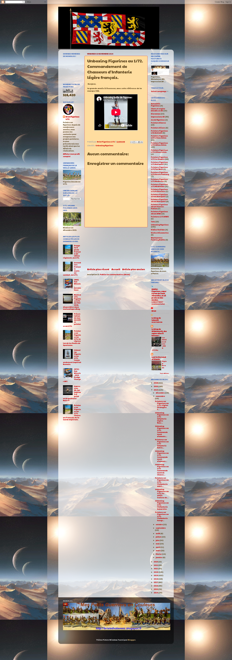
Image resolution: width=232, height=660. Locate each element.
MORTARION (157, 322)
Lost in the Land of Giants (159, 358)
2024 (156, 390)
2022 (156, 565)
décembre (160, 393)
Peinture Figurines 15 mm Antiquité (159, 195)
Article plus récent (98, 269)
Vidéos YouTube (158, 229)
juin (158, 540)
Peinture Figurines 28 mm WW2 (159, 212)
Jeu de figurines (158, 120)
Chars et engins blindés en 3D (158, 109)
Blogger (131, 640)
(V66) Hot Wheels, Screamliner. (77, 284)
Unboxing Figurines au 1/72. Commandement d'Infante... (162, 431)
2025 (156, 386)
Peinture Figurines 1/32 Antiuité (159, 132)
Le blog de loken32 (156, 319)
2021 (156, 568)
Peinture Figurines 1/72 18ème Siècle (159, 144)
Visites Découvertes (160, 233)
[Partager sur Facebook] (139, 142)
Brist (154, 311)
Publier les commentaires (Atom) (115, 274)
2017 (156, 582)
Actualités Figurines (155, 104)
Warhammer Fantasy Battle (158, 239)
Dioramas (155, 114)
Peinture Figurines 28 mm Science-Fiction (159, 206)
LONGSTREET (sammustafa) (158, 303)
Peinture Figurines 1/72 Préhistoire (159, 190)
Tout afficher (164, 373)
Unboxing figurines (104, 145)
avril (158, 547)
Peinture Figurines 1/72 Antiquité (159, 163)
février (159, 554)
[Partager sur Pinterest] (141, 142)
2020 (156, 572)
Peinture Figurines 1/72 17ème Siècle (159, 137)
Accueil (115, 269)
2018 (156, 579)
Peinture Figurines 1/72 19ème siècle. (159, 151)
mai (158, 543)
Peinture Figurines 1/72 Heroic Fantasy (160, 173)
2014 (156, 592)
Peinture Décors (158, 128)
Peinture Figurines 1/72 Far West (159, 168)
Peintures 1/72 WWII (160, 216)
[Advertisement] (116, 247)
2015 (156, 589)
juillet (159, 537)
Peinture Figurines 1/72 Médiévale (159, 185)
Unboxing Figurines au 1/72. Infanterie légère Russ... (162, 417)
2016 (156, 586)
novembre (160, 396)
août (158, 533)
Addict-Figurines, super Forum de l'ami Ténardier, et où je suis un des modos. (159, 294)
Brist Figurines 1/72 (72, 118)
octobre (159, 524)
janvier (159, 557)
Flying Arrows (164, 364)
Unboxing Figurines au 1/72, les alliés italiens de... (162, 493)
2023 (156, 561)
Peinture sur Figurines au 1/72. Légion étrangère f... (162, 405)
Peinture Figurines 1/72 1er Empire (159, 158)
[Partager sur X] (136, 142)
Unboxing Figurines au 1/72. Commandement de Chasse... (162, 469)
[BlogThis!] (134, 142)
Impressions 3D (158, 117)
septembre (161, 528)
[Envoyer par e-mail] (131, 142)
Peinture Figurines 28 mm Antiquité (159, 200)
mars (158, 550)
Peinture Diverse (158, 123)
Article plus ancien (133, 269)
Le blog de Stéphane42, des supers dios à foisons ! (159, 332)
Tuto (153, 221)
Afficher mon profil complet (71, 155)
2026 (156, 383)
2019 (156, 575)
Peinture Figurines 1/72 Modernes (159, 180)
